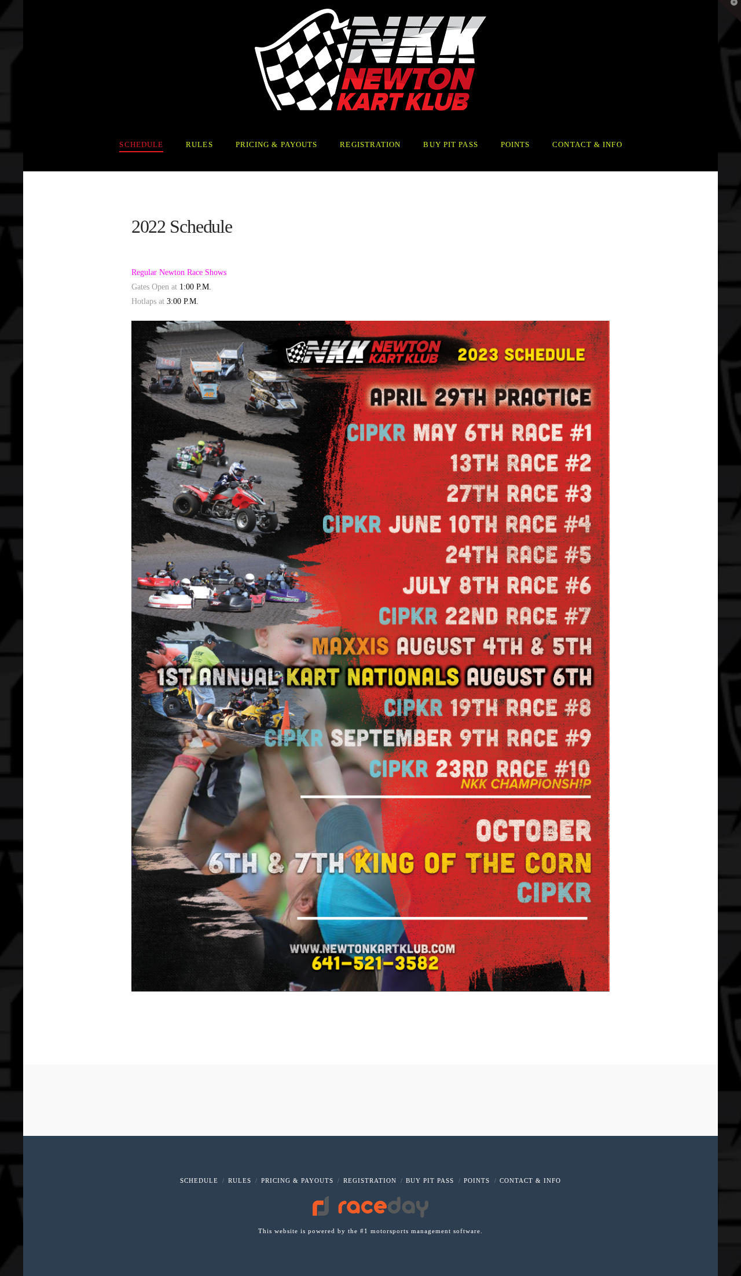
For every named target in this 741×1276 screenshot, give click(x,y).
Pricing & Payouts (297, 1180)
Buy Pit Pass (430, 1180)
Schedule (199, 1180)
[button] (730, 11)
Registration (370, 1180)
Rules (239, 1180)
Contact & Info (530, 1180)
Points (477, 1180)
